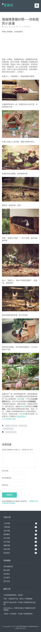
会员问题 (6, 531)
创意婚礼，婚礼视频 (11, 425)
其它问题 (6, 538)
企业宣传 (6, 578)
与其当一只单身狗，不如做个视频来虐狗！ (18, 614)
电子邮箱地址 (7, 478)
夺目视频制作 (8, 566)
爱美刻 (19, 399)
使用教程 (6, 534)
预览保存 (6, 553)
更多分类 (6, 581)
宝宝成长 (6, 574)
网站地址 (5, 485)
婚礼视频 (6, 570)
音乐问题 (6, 549)
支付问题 (6, 542)
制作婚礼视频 (23, 425)
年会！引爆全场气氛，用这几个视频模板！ (18, 599)
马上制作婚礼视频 (9, 419)
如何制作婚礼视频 (11, 432)
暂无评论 (27, 27)
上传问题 (6, 523)
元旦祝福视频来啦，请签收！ (13, 595)
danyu (6, 27)
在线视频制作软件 (8, 429)
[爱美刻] (7, 5)
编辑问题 (6, 545)
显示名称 (5, 471)
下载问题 (6, 527)
